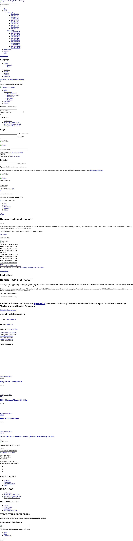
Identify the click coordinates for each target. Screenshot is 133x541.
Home (5, 9)
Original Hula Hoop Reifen (11, 122)
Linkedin (13, 266)
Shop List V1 (15, 14)
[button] (0, 81)
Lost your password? (17, 152)
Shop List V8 (15, 25)
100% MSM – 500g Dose (9, 418)
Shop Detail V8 (15, 43)
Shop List (10, 12)
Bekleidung (7, 208)
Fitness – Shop (8, 92)
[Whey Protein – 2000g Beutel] (16, 373)
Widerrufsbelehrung (9, 483)
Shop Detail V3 (15, 35)
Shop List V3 (15, 17)
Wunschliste (7, 509)
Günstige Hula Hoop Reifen (12, 126)
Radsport (9, 100)
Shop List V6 (15, 22)
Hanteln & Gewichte (13, 95)
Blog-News (7, 101)
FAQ (5, 53)
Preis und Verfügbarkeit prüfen (9, 262)
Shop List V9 (15, 27)
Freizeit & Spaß (11, 93)
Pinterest (18, 266)
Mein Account (4, 56)
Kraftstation (10, 96)
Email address (21, 163)
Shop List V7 (15, 23)
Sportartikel (39, 303)
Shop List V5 (15, 20)
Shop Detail (10, 30)
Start (5, 203)
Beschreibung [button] (4, 271)
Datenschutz (7, 49)
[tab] (66, 271)
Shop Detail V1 (15, 31)
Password (20, 137)
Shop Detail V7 (15, 41)
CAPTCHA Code (5, 149)
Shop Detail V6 (15, 40)
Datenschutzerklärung (96, 170)
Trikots (6, 210)
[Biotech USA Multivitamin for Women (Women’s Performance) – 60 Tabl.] (3, 428)
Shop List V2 (15, 15)
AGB (5, 485)
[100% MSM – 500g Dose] (3, 410)
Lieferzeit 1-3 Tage (12, 329)
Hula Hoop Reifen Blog (10, 510)
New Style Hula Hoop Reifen (12, 124)
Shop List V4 (15, 18)
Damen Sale (7, 207)
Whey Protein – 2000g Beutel (11, 382)
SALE (5, 205)
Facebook (3, 266)
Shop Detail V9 (15, 44)
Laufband (10, 98)
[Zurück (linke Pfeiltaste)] (0, 540)
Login (12, 188)
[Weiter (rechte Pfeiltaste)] (2, 540)
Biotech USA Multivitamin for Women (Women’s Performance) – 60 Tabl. (27, 437)
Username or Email (23, 133)
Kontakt (6, 51)
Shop (5, 10)
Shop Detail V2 (15, 33)
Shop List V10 (15, 28)
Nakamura (10, 324)
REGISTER (4, 185)
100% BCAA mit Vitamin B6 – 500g (13, 400)
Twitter (8, 266)
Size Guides (3, 234)
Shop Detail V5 (15, 38)
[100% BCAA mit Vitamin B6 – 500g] (3, 392)
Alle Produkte (8, 121)
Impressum (7, 480)
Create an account (15, 156)
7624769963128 (11, 319)
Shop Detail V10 (16, 46)
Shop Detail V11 (15, 48)
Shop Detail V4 (15, 36)
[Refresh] (3, 145)
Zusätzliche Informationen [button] (8, 310)
